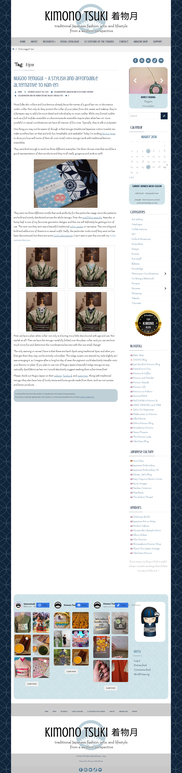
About (54, 711)
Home (46, 711)
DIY (134, 234)
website (58, 375)
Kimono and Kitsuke (143, 378)
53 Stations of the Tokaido (96, 711)
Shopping (136, 293)
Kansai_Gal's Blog (142, 474)
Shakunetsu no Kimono (144, 414)
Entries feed (140, 665)
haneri (38, 95)
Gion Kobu (138, 461)
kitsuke (44, 95)
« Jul (131, 177)
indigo (76, 226)
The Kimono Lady (141, 436)
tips (61, 95)
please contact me (87, 397)
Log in (137, 660)
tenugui (57, 95)
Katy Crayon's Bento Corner (147, 479)
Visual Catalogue (77, 711)
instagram (83, 375)
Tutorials (136, 303)
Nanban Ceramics (141, 488)
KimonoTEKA (139, 396)
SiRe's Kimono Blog (142, 423)
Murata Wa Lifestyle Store (146, 530)
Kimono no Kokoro (142, 391)
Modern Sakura (140, 526)
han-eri (32, 95)
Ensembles (137, 244)
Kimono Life (139, 387)
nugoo (50, 95)
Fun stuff (136, 258)
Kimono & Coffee (141, 373)
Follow (44, 605)
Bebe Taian (138, 355)
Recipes (136, 283)
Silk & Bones (139, 418)
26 (148, 167)
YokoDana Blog (140, 441)
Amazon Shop (123, 711)
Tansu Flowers (140, 432)
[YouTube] (148, 60)
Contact (112, 711)
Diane (20, 92)
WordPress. (99, 761)
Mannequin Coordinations (145, 273)
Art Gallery (137, 219)
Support (134, 711)
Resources (64, 711)
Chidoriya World (141, 517)
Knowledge (137, 268)
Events (135, 254)
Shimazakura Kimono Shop (146, 544)
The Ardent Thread (142, 497)
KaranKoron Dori (141, 369)
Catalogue (137, 224)
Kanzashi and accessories (77, 92)
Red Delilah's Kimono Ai (145, 400)
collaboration (23, 95)
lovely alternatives (63, 235)
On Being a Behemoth (143, 278)
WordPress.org (141, 674)
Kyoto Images (139, 483)
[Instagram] (141, 60)
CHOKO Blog (139, 359)
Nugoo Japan (109, 133)
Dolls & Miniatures (141, 239)
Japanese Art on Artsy (144, 521)
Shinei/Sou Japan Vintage (146, 548)
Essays (135, 249)
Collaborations (60, 92)
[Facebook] (135, 60)
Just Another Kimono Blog (146, 364)
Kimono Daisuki (140, 382)
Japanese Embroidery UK (145, 470)
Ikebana (135, 263)
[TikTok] (154, 60)
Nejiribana (137, 492)
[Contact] (161, 60)
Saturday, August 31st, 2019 (38, 92)
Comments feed (142, 669)
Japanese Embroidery (143, 465)
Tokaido (136, 298)
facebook (67, 375)
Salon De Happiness (143, 409)
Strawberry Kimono (142, 427)
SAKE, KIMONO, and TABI (146, 405)
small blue (92, 217)
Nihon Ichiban (139, 535)
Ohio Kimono (139, 539)
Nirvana (90, 761)
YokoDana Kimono (142, 553)
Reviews (90, 92)
